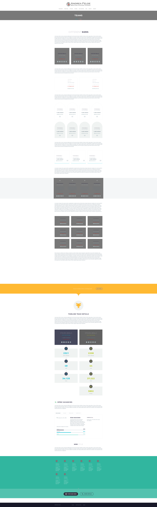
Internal (94, 8)
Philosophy (61, 8)
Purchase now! (71, 494)
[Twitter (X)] (60, 61)
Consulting (66, 8)
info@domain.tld (62, 58)
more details (87, 494)
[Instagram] (64, 61)
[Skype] (66, 61)
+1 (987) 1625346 (61, 57)
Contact (90, 8)
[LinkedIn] (62, 61)
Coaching (71, 8)
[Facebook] (57, 61)
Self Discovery (81, 8)
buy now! (99, 288)
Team (86, 8)
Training (75, 8)
